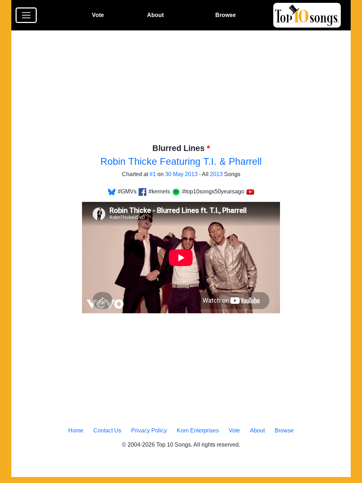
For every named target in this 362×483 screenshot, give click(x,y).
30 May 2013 (181, 174)
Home (75, 430)
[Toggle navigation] (26, 15)
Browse (225, 15)
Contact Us (107, 430)
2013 (216, 174)
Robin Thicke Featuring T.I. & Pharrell (181, 161)
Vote (98, 15)
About (155, 15)
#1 (153, 174)
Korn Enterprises (198, 430)
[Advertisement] (185, 90)
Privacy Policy (149, 430)
